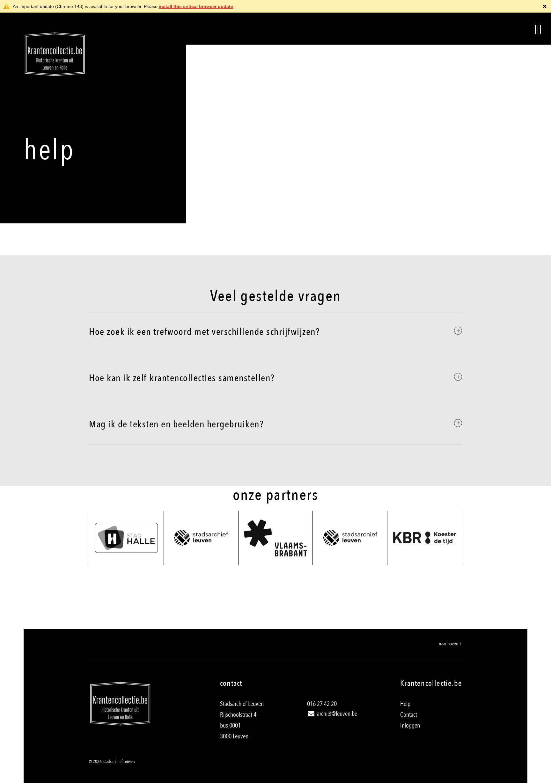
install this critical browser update (196, 6)
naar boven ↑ (450, 643)
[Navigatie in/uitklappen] (538, 29)
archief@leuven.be (336, 713)
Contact (408, 714)
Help (405, 704)
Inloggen (410, 725)
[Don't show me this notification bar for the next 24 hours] (544, 6)
